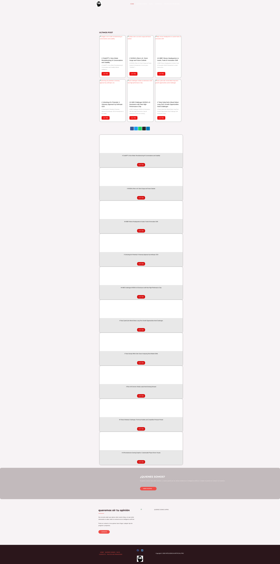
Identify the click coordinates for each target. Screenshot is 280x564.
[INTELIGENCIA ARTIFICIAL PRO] (99, 4)
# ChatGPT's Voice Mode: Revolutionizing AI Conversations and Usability (112, 60)
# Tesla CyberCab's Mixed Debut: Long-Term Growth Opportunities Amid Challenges (168, 104)
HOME (102, 552)
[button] (183, 4)
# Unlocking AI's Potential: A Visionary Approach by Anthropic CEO (112, 104)
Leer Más (105, 73)
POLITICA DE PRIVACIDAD (114, 554)
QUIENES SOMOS (110, 552)
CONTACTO (102, 554)
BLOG (118, 552)
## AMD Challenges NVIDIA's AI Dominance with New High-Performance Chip (139, 104)
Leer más (141, 164)
